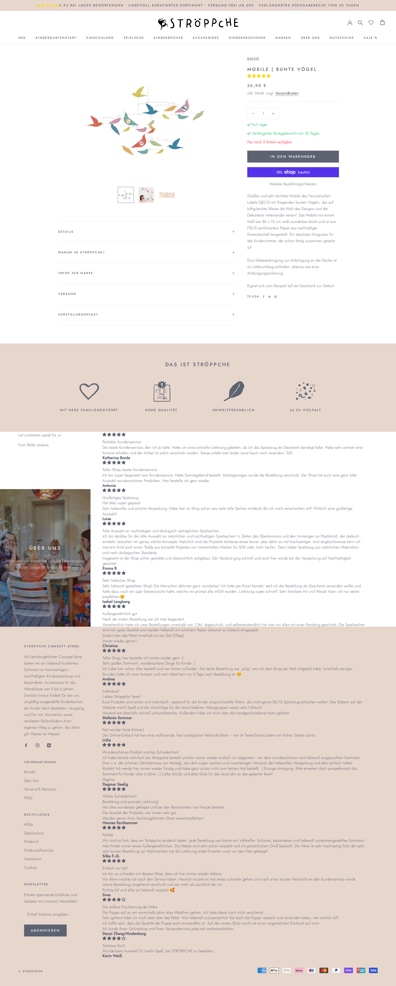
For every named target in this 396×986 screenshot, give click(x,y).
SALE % (371, 38)
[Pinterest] (275, 296)
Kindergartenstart (56, 38)
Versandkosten (287, 93)
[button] (259, 76)
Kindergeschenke (247, 38)
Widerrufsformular (38, 850)
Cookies (30, 867)
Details (66, 232)
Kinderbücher (168, 38)
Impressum (32, 858)
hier (67, 567)
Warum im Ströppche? (81, 252)
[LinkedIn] (49, 745)
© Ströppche (30, 971)
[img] (234, 435)
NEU (22, 38)
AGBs (28, 824)
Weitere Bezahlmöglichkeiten (293, 184)
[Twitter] (269, 296)
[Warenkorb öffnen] (382, 22)
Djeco (253, 58)
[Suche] (360, 22)
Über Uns (310, 38)
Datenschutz (34, 833)
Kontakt (29, 772)
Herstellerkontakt (78, 314)
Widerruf (31, 841)
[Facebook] (263, 296)
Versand (67, 294)
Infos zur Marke (75, 273)
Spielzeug (134, 38)
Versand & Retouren (40, 789)
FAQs (28, 797)
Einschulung (100, 38)
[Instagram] (37, 745)
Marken (283, 38)
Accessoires (206, 38)
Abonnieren (45, 930)
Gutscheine (342, 38)
